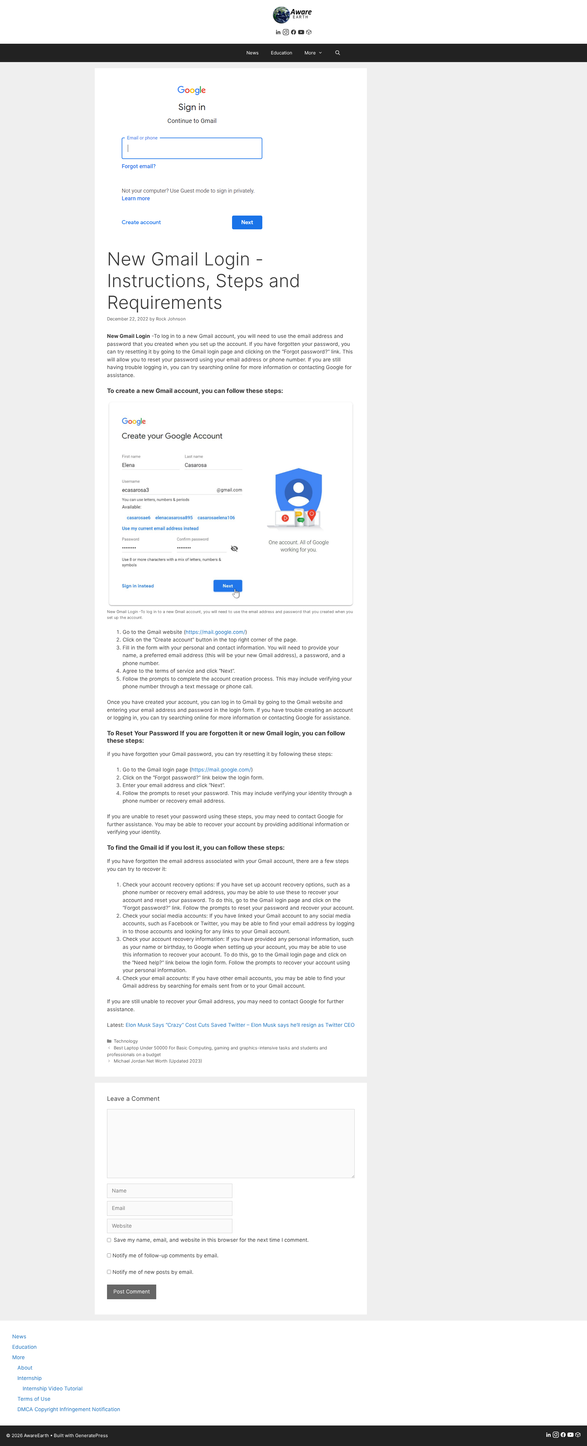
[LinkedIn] (279, 33)
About (24, 1368)
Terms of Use (33, 1399)
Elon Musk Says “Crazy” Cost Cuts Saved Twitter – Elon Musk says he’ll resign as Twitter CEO (240, 1025)
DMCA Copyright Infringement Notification (68, 1409)
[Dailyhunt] (309, 33)
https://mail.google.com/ (215, 632)
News (252, 53)
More (310, 53)
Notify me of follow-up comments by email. (166, 1255)
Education (281, 53)
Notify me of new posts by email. (153, 1272)
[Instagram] (286, 33)
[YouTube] (302, 33)
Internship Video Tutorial (53, 1388)
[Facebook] (294, 33)
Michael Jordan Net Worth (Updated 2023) (158, 1060)
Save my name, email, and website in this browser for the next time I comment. (211, 1240)
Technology (126, 1041)
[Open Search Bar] (338, 53)
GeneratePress (91, 1435)
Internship (29, 1378)
